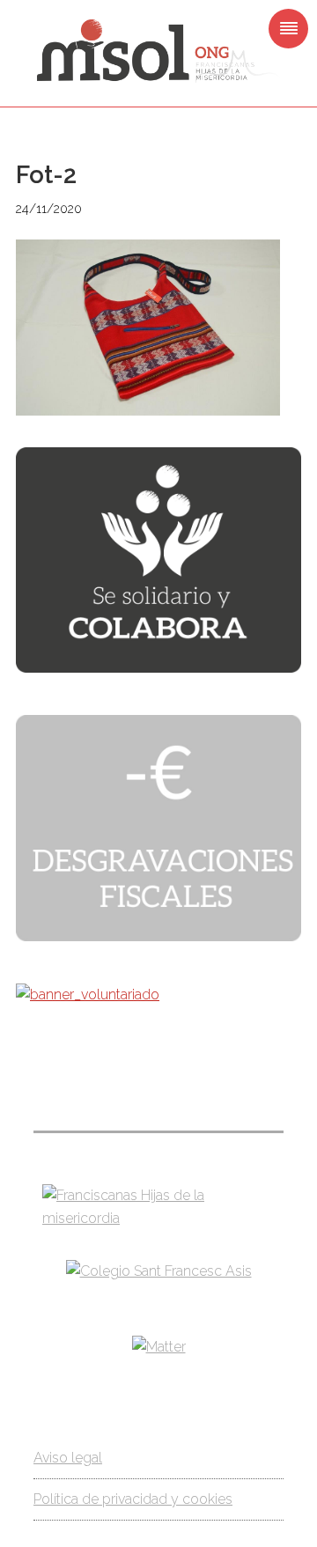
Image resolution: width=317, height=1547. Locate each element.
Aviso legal (67, 1457)
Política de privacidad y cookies (132, 1499)
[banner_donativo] (158, 667)
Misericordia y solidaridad (158, 51)
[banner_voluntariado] (87, 994)
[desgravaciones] (158, 936)
